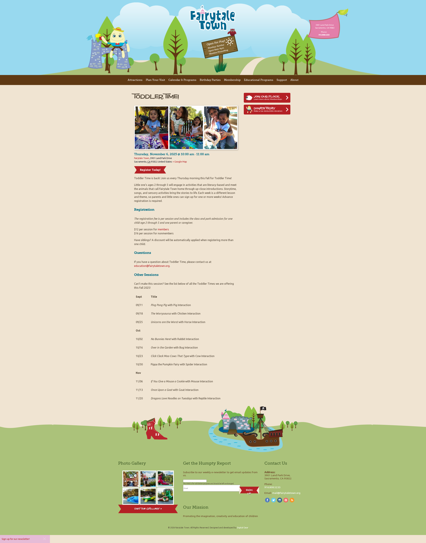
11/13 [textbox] (139, 389)
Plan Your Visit (155, 80)
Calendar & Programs (182, 80)
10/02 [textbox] (139, 339)
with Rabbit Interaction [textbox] (175, 339)
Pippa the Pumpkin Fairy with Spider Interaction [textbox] (179, 364)
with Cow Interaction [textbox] (182, 356)
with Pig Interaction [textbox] (171, 305)
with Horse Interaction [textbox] (178, 322)
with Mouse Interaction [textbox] (182, 381)
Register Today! (150, 169)
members (163, 229)
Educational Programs (258, 80)
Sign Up (249, 490)
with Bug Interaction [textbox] (174, 347)
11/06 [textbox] (139, 381)
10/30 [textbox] (139, 364)
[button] (44, 539)
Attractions (135, 80)
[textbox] (141, 297)
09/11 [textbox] (139, 305)
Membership (232, 80)
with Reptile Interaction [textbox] (185, 398)
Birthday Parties (210, 80)
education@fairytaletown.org (152, 265)
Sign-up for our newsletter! (16, 539)
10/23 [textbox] (139, 356)
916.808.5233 (272, 487)
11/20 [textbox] (139, 398)
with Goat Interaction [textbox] (175, 389)
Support (282, 80)
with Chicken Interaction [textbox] (176, 313)
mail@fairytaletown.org (286, 492)
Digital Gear (242, 527)
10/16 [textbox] (139, 347)
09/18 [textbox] (139, 313)
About (294, 80)
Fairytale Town (141, 158)
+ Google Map (180, 161)
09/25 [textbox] (139, 322)
